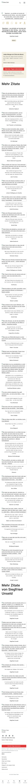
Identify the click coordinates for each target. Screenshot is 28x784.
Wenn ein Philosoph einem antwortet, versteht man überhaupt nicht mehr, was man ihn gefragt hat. (14, 221)
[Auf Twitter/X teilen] (20, 23)
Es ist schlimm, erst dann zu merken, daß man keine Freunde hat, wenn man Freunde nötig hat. (14, 468)
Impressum (4, 767)
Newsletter (4, 759)
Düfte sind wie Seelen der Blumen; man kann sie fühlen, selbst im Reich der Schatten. (14, 576)
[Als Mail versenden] (3, 23)
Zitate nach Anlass (6, 761)
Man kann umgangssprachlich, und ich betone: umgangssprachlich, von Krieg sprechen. (14, 120)
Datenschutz (5, 769)
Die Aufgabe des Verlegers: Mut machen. (14, 669)
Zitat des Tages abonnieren (14, 69)
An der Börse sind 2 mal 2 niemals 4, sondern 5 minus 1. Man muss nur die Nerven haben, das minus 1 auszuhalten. (14, 204)
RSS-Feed (4, 763)
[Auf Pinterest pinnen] (16, 23)
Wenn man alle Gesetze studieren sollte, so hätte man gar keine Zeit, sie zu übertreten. (14, 188)
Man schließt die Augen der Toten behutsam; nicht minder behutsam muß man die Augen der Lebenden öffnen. (14, 172)
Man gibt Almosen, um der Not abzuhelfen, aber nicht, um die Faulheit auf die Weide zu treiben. (14, 328)
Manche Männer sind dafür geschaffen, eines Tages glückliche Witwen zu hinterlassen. (14, 296)
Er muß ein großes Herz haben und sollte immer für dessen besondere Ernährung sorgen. (14, 683)
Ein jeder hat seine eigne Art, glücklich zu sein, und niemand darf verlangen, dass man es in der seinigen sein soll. (14, 500)
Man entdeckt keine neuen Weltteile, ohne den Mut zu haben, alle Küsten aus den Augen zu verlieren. (14, 312)
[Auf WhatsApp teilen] (12, 23)
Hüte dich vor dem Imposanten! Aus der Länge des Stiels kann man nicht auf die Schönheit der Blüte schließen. (14, 559)
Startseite (4, 757)
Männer (13, 40)
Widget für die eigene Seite (8, 765)
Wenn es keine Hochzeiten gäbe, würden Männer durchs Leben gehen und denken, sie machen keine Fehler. (14, 137)
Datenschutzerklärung (9, 75)
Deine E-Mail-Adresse (8, 62)
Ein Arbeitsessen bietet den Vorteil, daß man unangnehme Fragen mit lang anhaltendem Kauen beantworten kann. (14, 484)
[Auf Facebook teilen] (7, 23)
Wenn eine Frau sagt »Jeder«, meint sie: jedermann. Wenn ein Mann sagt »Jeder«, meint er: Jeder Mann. (14, 516)
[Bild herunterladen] (24, 23)
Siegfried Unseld (14, 36)
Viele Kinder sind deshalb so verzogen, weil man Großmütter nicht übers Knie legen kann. (14, 237)
